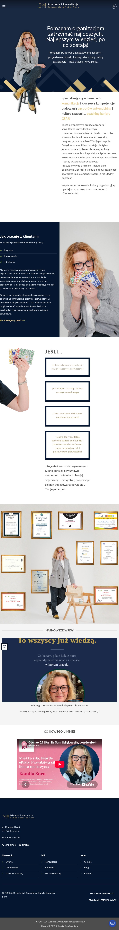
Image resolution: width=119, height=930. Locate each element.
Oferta (9, 862)
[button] (4, 6)
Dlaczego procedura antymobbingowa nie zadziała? (59, 705)
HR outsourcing (53, 873)
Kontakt (88, 873)
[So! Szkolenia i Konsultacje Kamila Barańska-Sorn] (59, 6)
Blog (86, 868)
